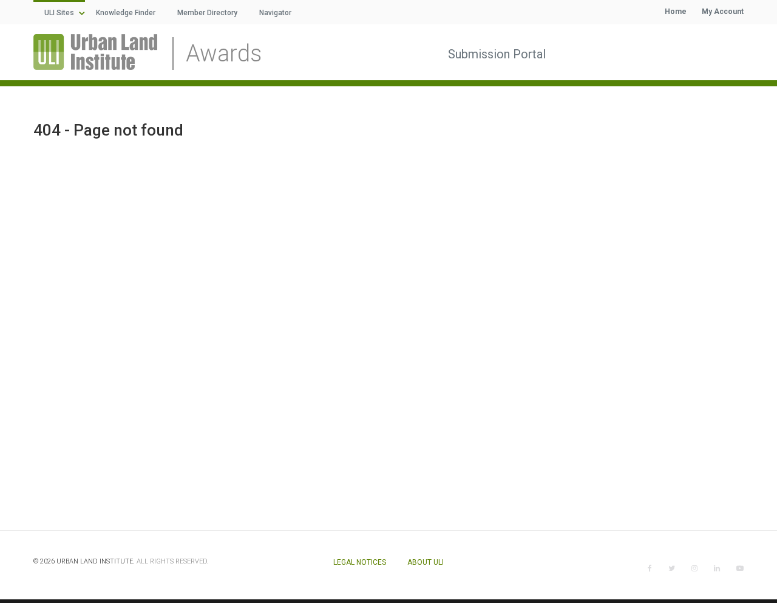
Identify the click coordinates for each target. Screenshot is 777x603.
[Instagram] (694, 568)
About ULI (425, 562)
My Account (723, 11)
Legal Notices (359, 562)
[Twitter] (671, 568)
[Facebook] (650, 568)
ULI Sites (59, 13)
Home (676, 11)
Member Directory (207, 13)
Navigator (275, 13)
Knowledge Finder (125, 13)
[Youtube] (740, 568)
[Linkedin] (717, 568)
